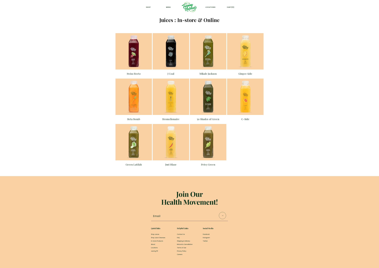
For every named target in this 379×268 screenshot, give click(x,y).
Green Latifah (134, 164)
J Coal (170, 73)
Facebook (206, 234)
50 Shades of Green (208, 119)
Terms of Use (181, 248)
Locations (154, 248)
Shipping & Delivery (183, 241)
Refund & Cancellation (185, 244)
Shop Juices (155, 234)
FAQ (178, 238)
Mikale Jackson (208, 73)
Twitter (205, 241)
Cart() (230, 7)
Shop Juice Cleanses (158, 238)
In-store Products (157, 241)
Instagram (206, 238)
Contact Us (181, 234)
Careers (179, 254)
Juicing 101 (154, 251)
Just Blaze (171, 164)
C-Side (245, 119)
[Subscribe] (222, 215)
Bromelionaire (171, 119)
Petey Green (208, 164)
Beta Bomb (133, 119)
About (153, 244)
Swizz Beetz (134, 73)
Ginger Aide (245, 73)
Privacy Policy (181, 251)
